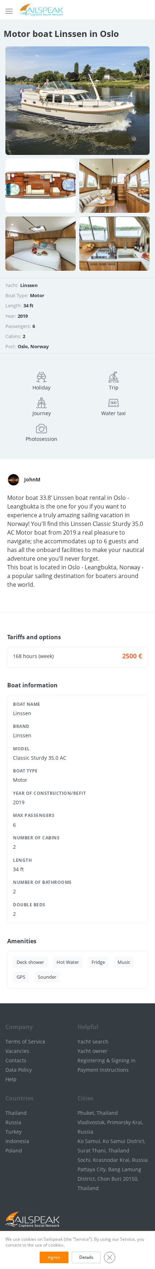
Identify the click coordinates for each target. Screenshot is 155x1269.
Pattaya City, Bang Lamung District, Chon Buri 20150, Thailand (109, 1179)
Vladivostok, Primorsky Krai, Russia (110, 1127)
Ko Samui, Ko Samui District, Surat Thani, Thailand (111, 1146)
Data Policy (18, 1069)
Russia (13, 1122)
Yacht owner (92, 1050)
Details (86, 1257)
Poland (13, 1150)
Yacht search (93, 1041)
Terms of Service (25, 1041)
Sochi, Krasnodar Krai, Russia (113, 1159)
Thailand (16, 1112)
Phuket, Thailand (98, 1112)
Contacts (15, 1060)
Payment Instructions (103, 1069)
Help (11, 1079)
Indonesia (17, 1141)
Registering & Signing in (107, 1060)
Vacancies (17, 1050)
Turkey (13, 1131)
